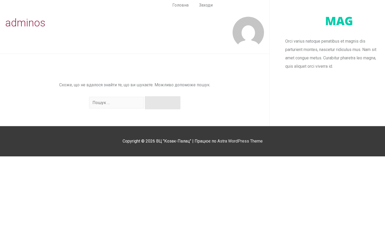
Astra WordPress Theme (240, 141)
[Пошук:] (117, 102)
